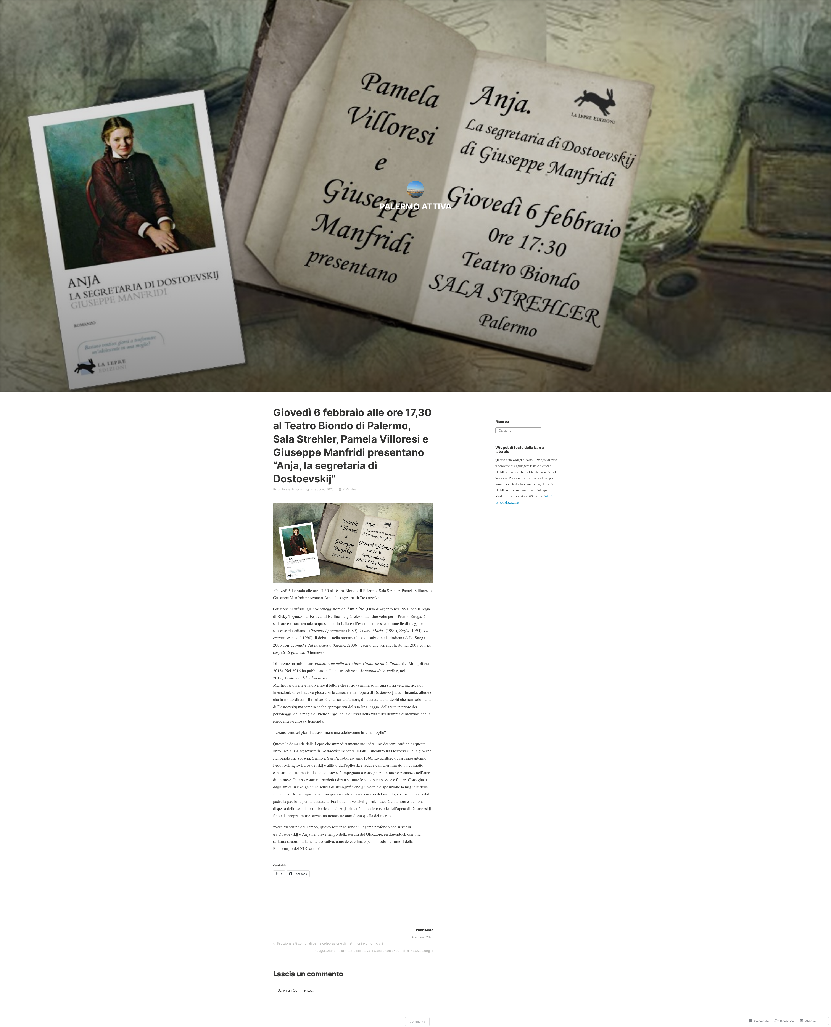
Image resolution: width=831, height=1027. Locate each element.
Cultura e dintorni (289, 489)
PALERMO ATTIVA (415, 206)
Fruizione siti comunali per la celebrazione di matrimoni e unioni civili (327, 944)
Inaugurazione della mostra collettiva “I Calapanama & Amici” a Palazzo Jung (372, 951)
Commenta (417, 1021)
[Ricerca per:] (518, 429)
